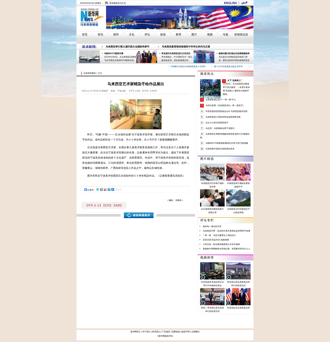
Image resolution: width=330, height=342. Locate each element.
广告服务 (166, 331)
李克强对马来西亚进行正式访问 (175, 53)
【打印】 (107, 205)
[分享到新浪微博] (105, 189)
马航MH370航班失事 (113, 53)
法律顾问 (195, 331)
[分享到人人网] (112, 189)
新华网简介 (135, 331)
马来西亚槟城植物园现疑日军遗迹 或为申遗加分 (131, 48)
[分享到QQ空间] (101, 189)
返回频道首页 (139, 215)
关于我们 (146, 331)
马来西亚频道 (89, 73)
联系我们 (156, 331)
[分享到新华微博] (97, 189)
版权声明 (186, 331)
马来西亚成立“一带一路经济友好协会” (189, 48)
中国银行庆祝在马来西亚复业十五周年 (183, 66)
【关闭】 (117, 205)
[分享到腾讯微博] (109, 189)
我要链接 (176, 331)
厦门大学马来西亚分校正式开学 (224, 66)
